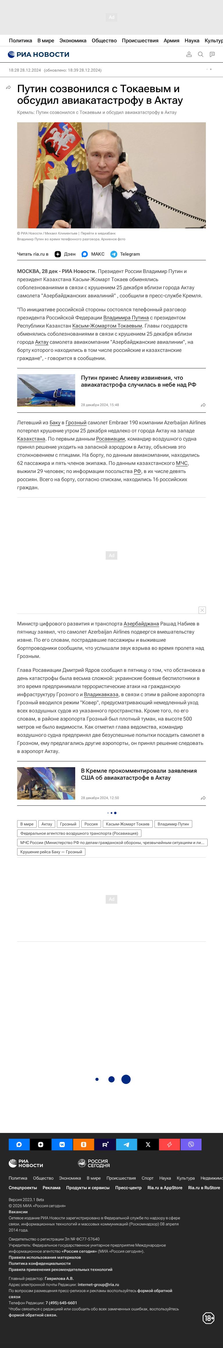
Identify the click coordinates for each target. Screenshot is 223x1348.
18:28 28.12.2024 (25, 70)
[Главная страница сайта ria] (38, 54)
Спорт (148, 1178)
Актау (41, 342)
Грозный (76, 422)
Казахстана (31, 439)
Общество (43, 1178)
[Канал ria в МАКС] (19, 1144)
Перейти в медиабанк (98, 233)
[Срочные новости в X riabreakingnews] (169, 1144)
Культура (186, 1178)
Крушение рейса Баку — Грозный (51, 851)
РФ (137, 471)
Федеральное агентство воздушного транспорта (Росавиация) (79, 833)
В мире (26, 824)
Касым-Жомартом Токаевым (107, 326)
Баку (55, 422)
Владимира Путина (126, 317)
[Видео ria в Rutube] (105, 1144)
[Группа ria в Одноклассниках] (83, 1144)
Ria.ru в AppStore (165, 1187)
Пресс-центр (128, 1187)
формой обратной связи (32, 1315)
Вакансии (18, 1211)
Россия (91, 824)
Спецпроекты (23, 1187)
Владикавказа (101, 694)
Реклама (51, 1187)
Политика (18, 1178)
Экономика (70, 1178)
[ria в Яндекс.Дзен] (40, 1144)
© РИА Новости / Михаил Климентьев (47, 233)
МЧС (182, 463)
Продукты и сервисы (87, 1187)
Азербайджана (141, 624)
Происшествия (121, 1178)
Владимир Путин (173, 824)
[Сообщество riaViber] (191, 1144)
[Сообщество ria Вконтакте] (62, 1144)
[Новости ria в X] (148, 1144)
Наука (165, 1178)
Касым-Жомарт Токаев (128, 824)
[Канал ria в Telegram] (126, 1144)
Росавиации (110, 439)
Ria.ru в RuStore (204, 1187)
